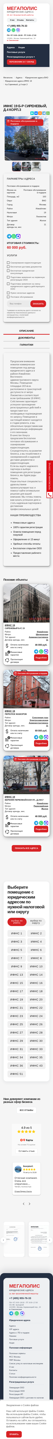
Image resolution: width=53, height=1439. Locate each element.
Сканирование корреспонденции (25, 263)
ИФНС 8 (36, 958)
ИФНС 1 (16, 933)
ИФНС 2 (36, 933)
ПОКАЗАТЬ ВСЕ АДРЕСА (26, 848)
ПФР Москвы (14, 1360)
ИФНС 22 (36, 1007)
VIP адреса (14, 1329)
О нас (12, 20)
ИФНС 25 (16, 1024)
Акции (21, 47)
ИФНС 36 (16, 1065)
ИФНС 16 (36, 982)
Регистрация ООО (17, 1391)
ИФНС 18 (36, 991)
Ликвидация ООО (16, 1388)
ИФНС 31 (16, 1049)
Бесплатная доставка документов (26, 267)
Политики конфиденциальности (22, 1377)
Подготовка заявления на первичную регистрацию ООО (27, 278)
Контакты (30, 20)
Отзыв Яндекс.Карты (23, 1191)
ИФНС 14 (36, 974)
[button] (23, 1204)
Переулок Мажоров (16, 712)
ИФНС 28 (36, 1032)
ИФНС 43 (36, 1065)
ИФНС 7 (16, 958)
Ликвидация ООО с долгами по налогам (26, 1398)
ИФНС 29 (16, 1040)
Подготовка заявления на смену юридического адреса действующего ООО (27, 286)
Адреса (11, 47)
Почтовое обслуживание (21, 297)
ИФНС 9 (16, 966)
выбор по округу (36, 921)
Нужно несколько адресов (22, 293)
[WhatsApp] (13, 30)
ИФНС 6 (36, 949)
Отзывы (20, 20)
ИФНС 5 (16, 949)
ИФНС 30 (36, 1040)
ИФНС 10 (36, 966)
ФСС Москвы (14, 1357)
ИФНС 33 (36, 1049)
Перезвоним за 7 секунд (21, 62)
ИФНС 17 (16, 991)
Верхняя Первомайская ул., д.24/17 (24, 798)
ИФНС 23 (16, 1016)
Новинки (12, 1336)
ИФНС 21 (16, 1007)
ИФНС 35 (36, 1057)
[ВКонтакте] (36, 113)
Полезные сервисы (17, 1353)
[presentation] (3, 1240)
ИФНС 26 (36, 1024)
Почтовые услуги (16, 52)
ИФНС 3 (16, 941)
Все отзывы (26, 1110)
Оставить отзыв (26, 1151)
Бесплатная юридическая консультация (22, 272)
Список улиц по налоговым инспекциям (26, 1363)
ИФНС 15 (16, 982)
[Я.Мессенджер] (32, 113)
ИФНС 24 (36, 1016)
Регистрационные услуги (20, 57)
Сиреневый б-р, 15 (15, 626)
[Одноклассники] (40, 113)
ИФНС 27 (16, 1032)
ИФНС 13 (16, 974)
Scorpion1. (28, 1166)
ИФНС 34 (16, 1057)
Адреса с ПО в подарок (19, 1333)
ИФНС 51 (16, 1073)
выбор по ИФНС (17, 921)
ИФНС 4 (36, 941)
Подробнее (41, 658)
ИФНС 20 (36, 999)
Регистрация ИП (16, 1394)
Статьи (12, 1374)
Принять (14, 1434)
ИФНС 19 (16, 999)
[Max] (18, 30)
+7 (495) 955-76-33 (20, 1298)
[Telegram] (9, 30)
